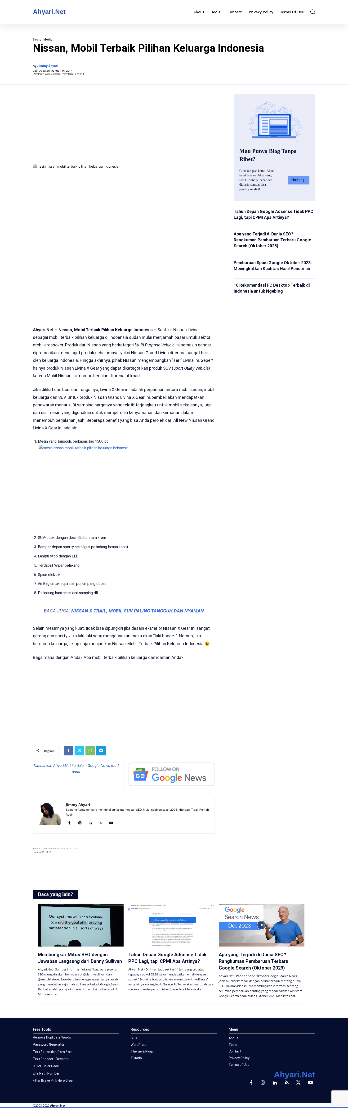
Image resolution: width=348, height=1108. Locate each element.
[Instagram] (79, 823)
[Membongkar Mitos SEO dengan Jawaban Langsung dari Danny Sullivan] (81, 925)
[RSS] (286, 1083)
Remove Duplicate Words (52, 1037)
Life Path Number (46, 1073)
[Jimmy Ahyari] (49, 815)
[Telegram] (101, 750)
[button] (312, 11)
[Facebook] (68, 750)
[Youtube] (111, 823)
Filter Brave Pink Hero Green (54, 1080)
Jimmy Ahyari (47, 66)
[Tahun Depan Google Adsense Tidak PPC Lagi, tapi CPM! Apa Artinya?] (171, 925)
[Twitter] (79, 750)
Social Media (43, 39)
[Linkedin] (90, 823)
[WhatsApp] (90, 750)
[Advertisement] (123, 123)
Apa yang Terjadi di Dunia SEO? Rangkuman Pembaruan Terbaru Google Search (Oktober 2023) (272, 239)
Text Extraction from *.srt (52, 1052)
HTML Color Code (46, 1066)
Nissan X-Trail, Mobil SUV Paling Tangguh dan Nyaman (137, 611)
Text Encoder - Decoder (51, 1059)
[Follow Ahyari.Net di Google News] (172, 774)
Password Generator (48, 1044)
